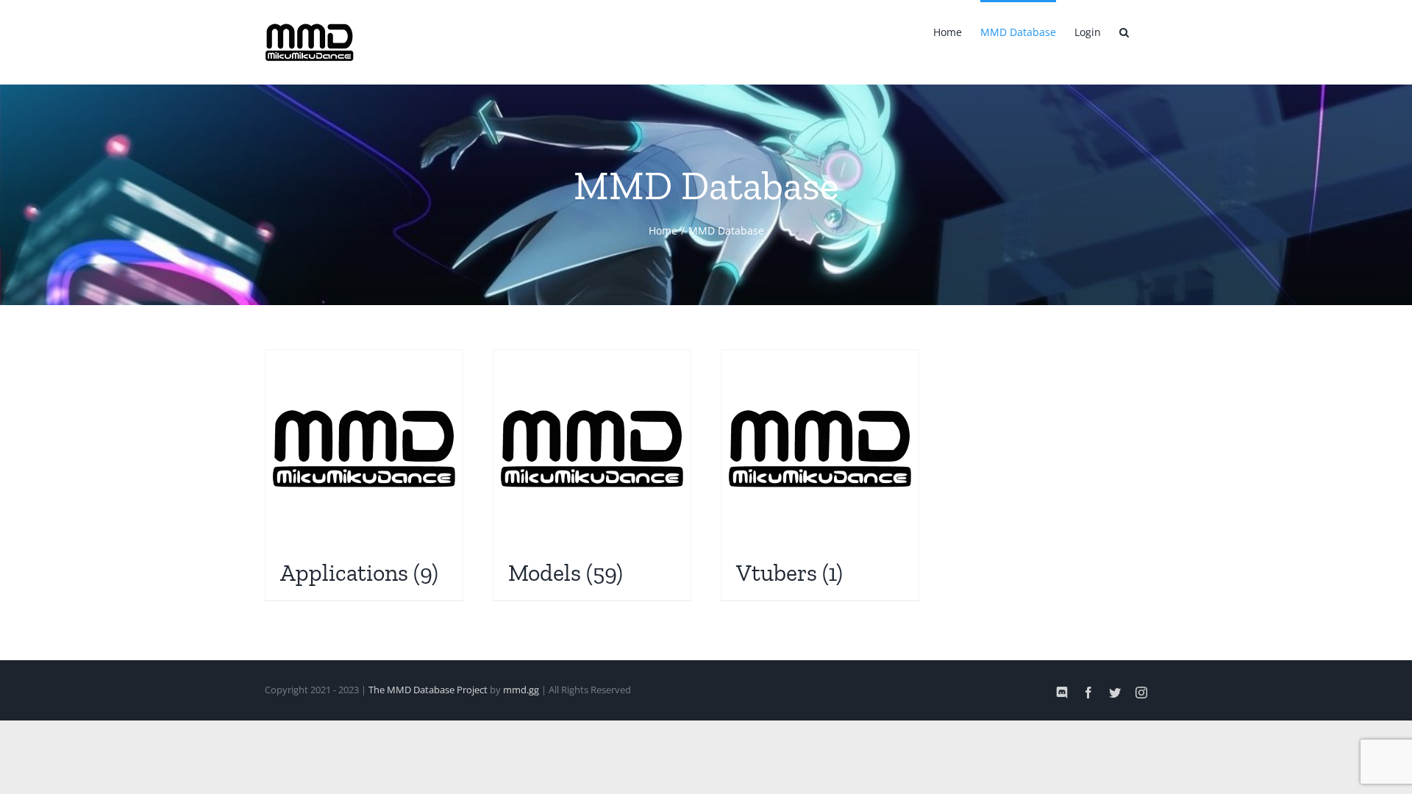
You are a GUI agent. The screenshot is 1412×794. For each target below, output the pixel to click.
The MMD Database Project (428, 689)
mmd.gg (521, 689)
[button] (1124, 31)
